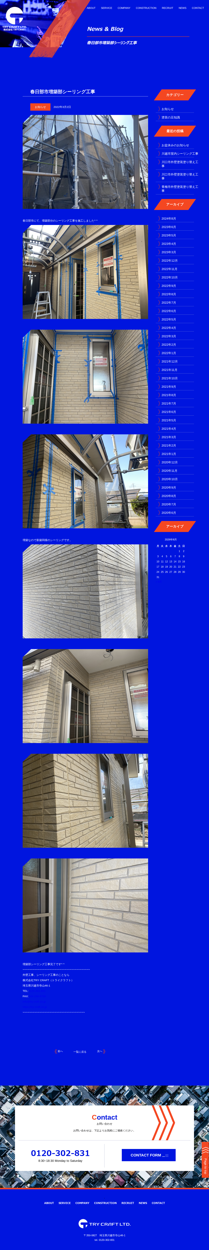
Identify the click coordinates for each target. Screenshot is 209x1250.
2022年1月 (169, 353)
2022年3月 (169, 336)
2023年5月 (169, 235)
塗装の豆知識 (171, 117)
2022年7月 (169, 302)
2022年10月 (170, 277)
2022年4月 (169, 328)
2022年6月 (169, 311)
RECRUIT (167, 8)
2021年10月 (170, 378)
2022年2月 (169, 344)
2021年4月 (169, 428)
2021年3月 (169, 437)
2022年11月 (169, 269)
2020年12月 (170, 462)
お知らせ (40, 107)
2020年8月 (169, 496)
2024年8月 (169, 218)
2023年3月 (169, 252)
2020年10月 (170, 479)
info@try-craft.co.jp (34, 1001)
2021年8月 (169, 395)
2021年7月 (169, 403)
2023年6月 (169, 227)
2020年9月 (169, 487)
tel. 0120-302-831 (104, 1240)
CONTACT (198, 8)
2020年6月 (169, 512)
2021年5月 (169, 420)
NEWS (182, 8)
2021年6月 (169, 412)
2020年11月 (169, 470)
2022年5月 (169, 319)
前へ (60, 1051)
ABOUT (91, 8)
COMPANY (124, 8)
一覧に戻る (79, 1051)
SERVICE (106, 8)
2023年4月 (169, 243)
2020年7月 (169, 504)
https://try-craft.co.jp (35, 1007)
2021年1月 (169, 454)
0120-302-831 (37, 990)
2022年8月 (169, 294)
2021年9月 (169, 386)
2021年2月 (169, 445)
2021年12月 (170, 361)
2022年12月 (170, 260)
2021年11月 (169, 370)
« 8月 (159, 581)
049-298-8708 (37, 996)
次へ (100, 1051)
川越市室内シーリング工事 (180, 153)
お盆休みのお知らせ (175, 145)
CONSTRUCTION (146, 8)
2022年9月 (169, 285)
